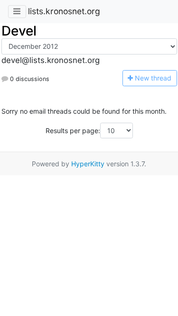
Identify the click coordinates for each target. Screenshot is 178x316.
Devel (19, 31)
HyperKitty (87, 164)
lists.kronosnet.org (64, 11)
